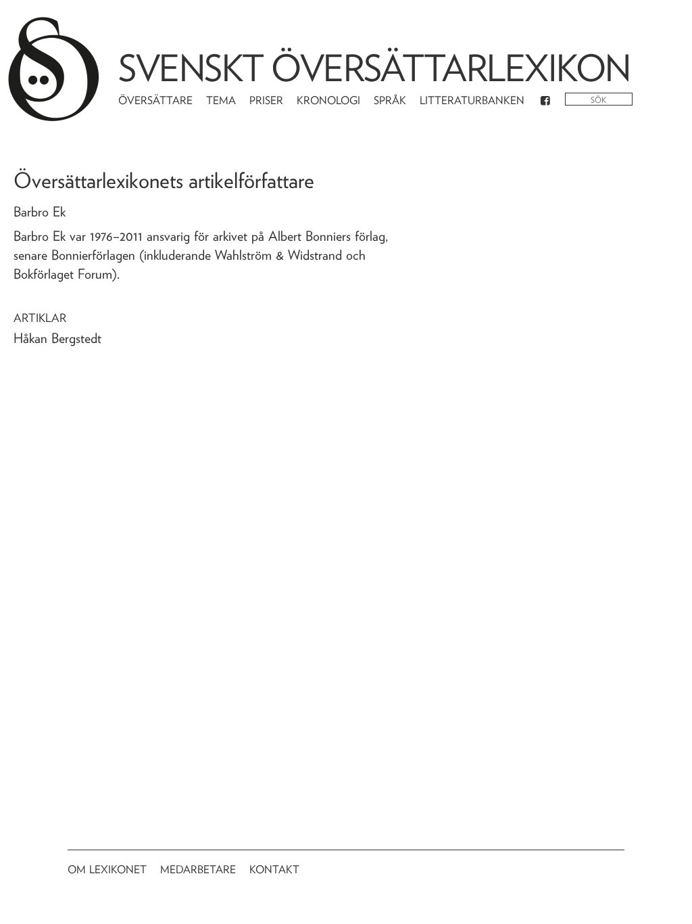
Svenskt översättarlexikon (374, 68)
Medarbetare (198, 869)
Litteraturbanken (472, 100)
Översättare (155, 100)
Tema (221, 100)
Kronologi (328, 100)
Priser (266, 100)
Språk (390, 100)
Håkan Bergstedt (57, 338)
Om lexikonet (107, 869)
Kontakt (274, 869)
